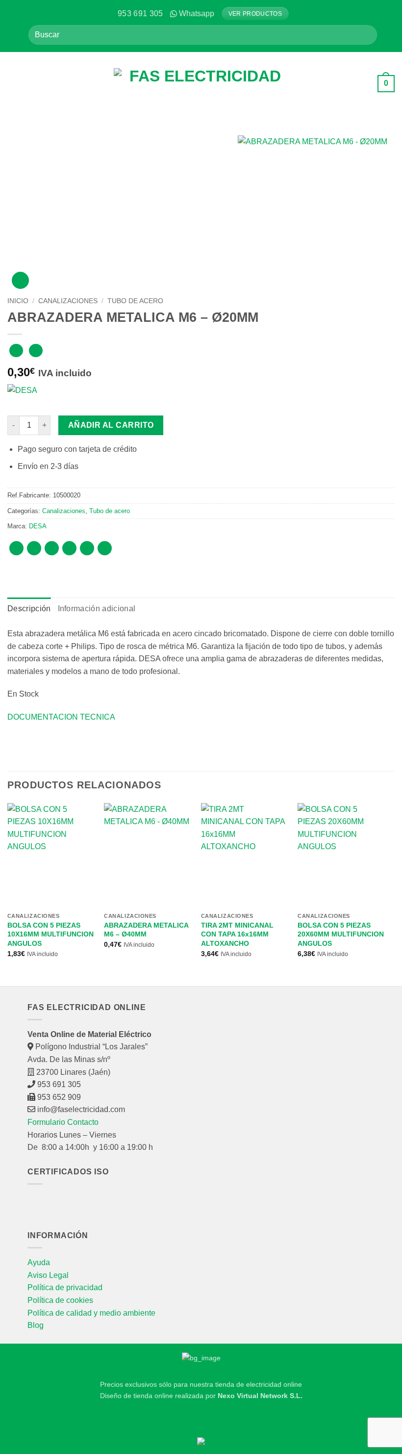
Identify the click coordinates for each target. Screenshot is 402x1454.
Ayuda (38, 1262)
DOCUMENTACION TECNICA (61, 717)
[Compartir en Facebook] (34, 548)
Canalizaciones (68, 301)
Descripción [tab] (29, 608)
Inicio (17, 301)
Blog (35, 1325)
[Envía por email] (69, 548)
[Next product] (16, 350)
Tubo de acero (135, 301)
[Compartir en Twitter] (52, 548)
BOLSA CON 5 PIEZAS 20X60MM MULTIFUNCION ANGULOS (341, 934)
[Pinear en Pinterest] (87, 548)
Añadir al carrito (111, 425)
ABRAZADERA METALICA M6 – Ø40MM (146, 929)
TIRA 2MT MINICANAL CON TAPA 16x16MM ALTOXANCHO (237, 934)
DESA (38, 526)
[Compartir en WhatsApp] (16, 548)
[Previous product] (35, 350)
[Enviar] (365, 34)
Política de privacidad (64, 1287)
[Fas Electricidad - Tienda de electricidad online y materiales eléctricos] (201, 84)
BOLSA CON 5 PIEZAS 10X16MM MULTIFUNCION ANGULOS (50, 934)
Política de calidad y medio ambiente (91, 1313)
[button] (14, 83)
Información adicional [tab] (97, 608)
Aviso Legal (48, 1275)
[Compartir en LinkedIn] (105, 548)
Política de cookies (60, 1300)
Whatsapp (196, 13)
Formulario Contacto (63, 1122)
